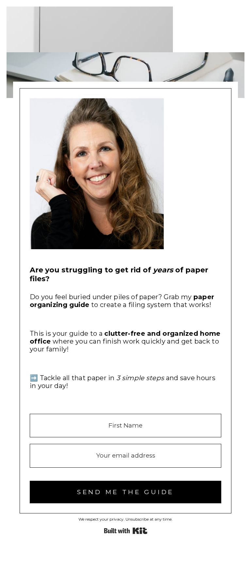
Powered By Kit (125, 531)
